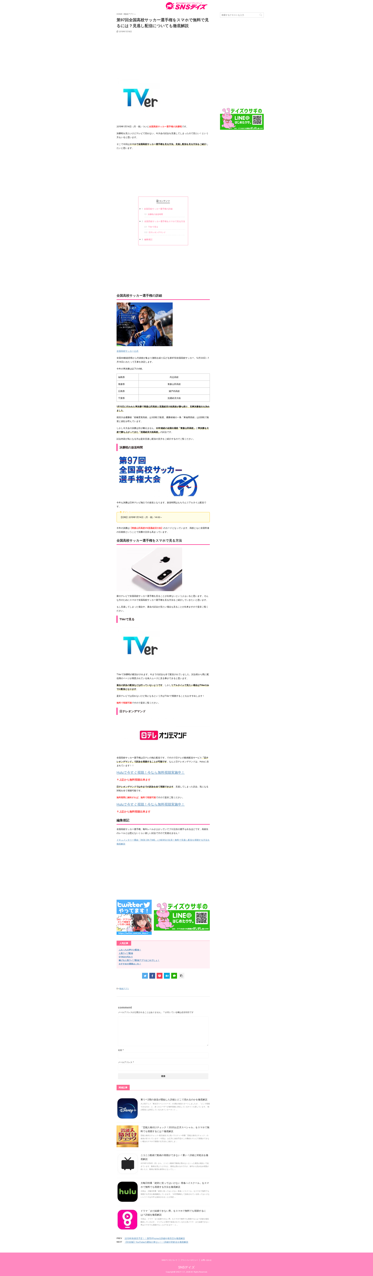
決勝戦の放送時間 (153, 214)
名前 (121, 1050)
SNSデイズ (186, 1267)
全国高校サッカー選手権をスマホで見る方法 (163, 221)
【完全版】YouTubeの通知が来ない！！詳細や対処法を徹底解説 (156, 1242)
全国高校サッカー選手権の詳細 (157, 209)
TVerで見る (151, 227)
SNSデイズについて (169, 1260)
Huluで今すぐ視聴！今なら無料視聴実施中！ (151, 772)
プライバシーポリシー (189, 1260)
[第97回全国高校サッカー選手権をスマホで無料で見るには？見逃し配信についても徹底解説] (167, 976)
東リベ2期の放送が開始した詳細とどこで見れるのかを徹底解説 (174, 1099)
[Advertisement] (163, 56)
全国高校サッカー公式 (127, 351)
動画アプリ (124, 988)
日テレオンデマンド (155, 232)
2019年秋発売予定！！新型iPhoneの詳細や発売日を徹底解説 (155, 1238)
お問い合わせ (206, 1260)
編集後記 (147, 239)
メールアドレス (126, 1062)
